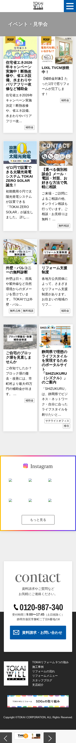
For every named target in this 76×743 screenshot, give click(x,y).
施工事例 (38, 666)
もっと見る (38, 519)
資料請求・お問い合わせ (42, 633)
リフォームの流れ (43, 671)
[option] (35, 736)
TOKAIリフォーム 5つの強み (50, 662)
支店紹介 (38, 684)
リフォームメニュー (45, 675)
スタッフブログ (42, 680)
